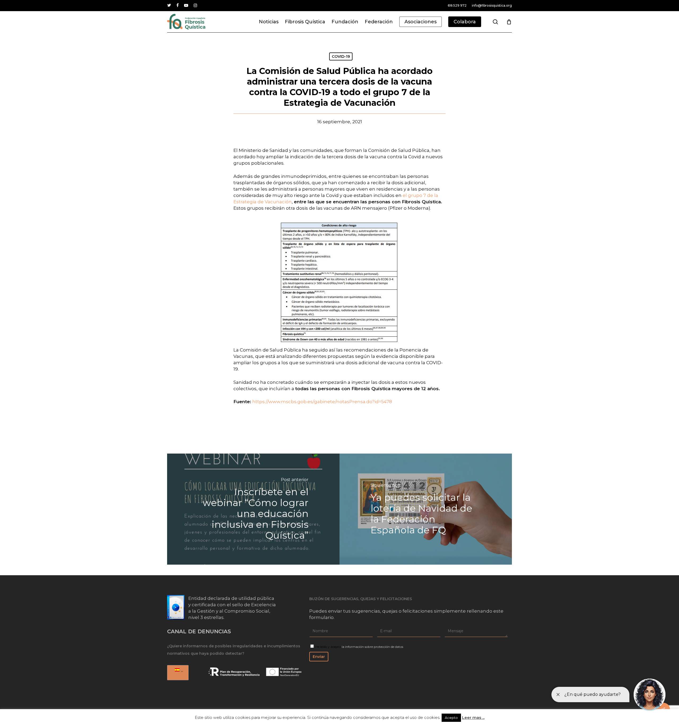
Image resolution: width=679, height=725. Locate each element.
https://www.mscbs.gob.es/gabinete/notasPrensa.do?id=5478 (322, 401)
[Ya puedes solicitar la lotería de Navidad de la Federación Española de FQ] (426, 509)
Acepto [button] (451, 717)
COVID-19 (341, 56)
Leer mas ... (473, 717)
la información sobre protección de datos (372, 647)
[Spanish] (177, 672)
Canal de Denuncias (199, 631)
